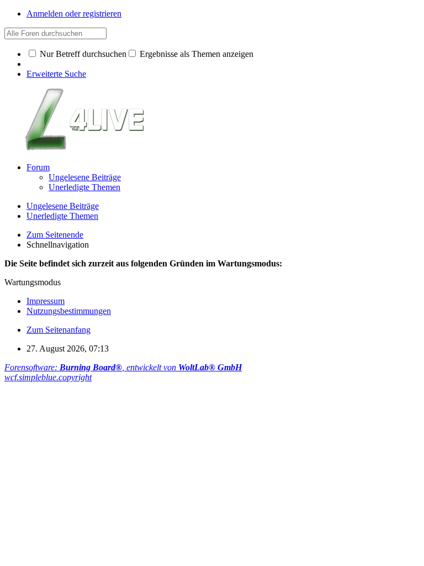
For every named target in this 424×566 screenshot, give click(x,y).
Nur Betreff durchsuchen (82, 54)
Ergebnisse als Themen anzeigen (195, 54)
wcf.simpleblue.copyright (48, 377)
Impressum (45, 301)
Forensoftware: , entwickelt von (123, 367)
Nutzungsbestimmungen (68, 311)
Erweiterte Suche (56, 73)
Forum (38, 167)
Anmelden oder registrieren (73, 13)
